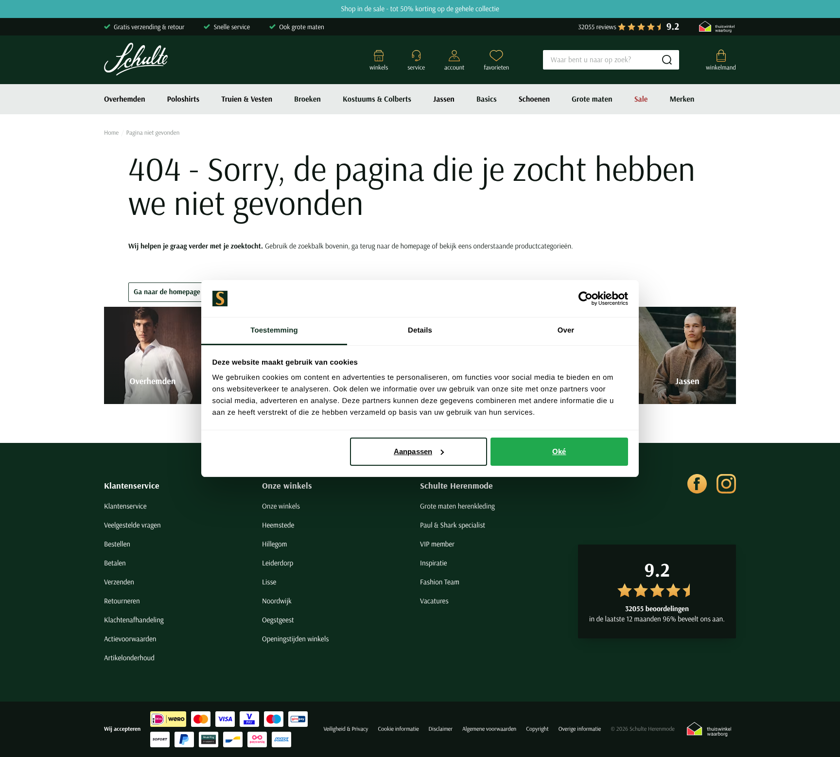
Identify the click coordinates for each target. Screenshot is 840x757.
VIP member (437, 543)
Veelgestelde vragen (132, 524)
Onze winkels (287, 485)
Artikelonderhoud (129, 657)
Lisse (269, 581)
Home (111, 133)
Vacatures (434, 600)
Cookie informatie (398, 729)
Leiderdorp (277, 562)
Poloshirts (183, 99)
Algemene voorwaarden (489, 729)
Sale (641, 99)
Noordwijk (277, 600)
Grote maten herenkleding (457, 506)
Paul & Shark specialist (452, 524)
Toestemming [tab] (274, 330)
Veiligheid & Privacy (345, 729)
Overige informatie (580, 729)
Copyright (537, 729)
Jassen (444, 99)
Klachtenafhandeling (134, 619)
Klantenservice (131, 485)
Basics (486, 99)
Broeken (307, 99)
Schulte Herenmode (456, 485)
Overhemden (124, 99)
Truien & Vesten (246, 99)
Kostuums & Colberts (377, 99)
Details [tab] (420, 330)
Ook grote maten (301, 26)
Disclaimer (441, 729)
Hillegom (274, 543)
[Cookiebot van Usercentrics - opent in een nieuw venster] (585, 298)
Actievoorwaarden (130, 638)
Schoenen (534, 99)
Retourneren (122, 600)
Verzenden (119, 581)
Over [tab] (566, 330)
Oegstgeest (278, 619)
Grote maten (592, 99)
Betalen (115, 562)
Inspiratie (433, 562)
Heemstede (278, 524)
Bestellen (117, 543)
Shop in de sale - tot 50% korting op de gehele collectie (420, 9)
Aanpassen (413, 451)
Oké (559, 451)
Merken (681, 99)
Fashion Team (439, 581)
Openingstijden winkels (295, 638)
